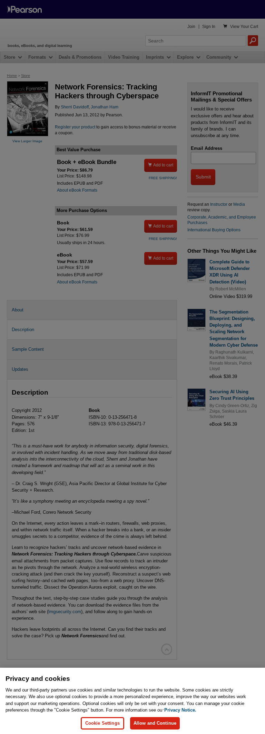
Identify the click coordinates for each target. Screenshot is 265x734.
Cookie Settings (102, 723)
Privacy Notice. (180, 710)
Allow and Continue (155, 723)
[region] (132, 701)
